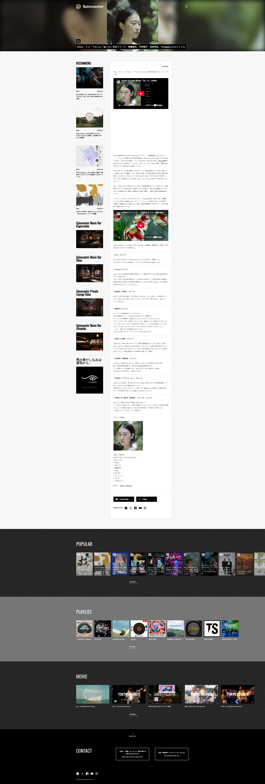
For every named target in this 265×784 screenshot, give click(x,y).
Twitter (122, 485)
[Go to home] (90, 6)
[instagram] (145, 509)
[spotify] (126, 509)
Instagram (128, 485)
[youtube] (140, 509)
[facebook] (135, 509)
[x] (130, 509)
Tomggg (160, 161)
